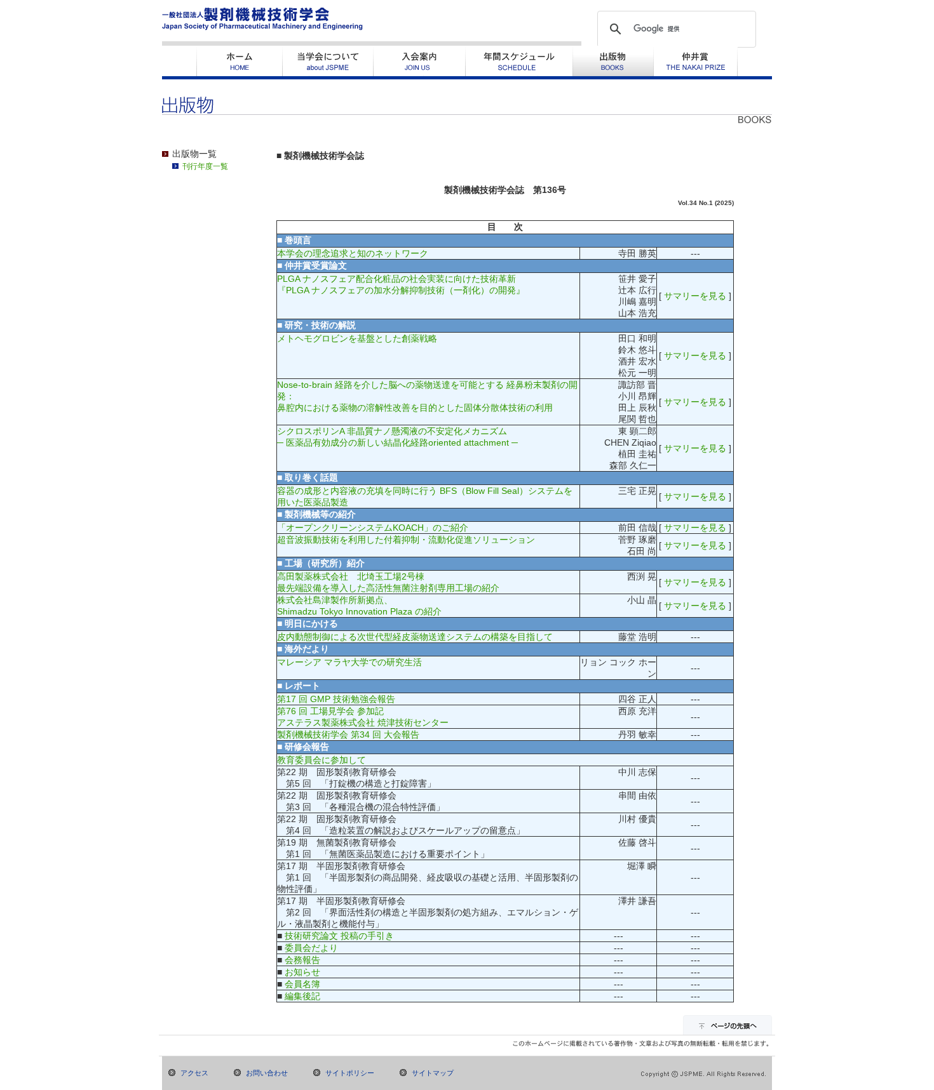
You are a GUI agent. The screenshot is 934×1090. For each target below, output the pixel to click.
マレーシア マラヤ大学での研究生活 (349, 662)
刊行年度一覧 (205, 166)
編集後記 (302, 996)
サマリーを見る (695, 296)
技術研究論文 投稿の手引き (339, 936)
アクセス (194, 1073)
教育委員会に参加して (321, 760)
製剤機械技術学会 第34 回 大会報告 (348, 734)
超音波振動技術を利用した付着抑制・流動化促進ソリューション (406, 540)
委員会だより (311, 948)
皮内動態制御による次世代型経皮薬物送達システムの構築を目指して (415, 637)
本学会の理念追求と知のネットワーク (352, 253)
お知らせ (302, 972)
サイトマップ (433, 1073)
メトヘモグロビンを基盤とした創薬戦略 (357, 338)
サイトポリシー (349, 1073)
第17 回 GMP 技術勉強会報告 (336, 699)
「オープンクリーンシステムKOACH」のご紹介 (372, 527)
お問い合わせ (267, 1073)
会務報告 (302, 960)
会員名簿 (302, 984)
